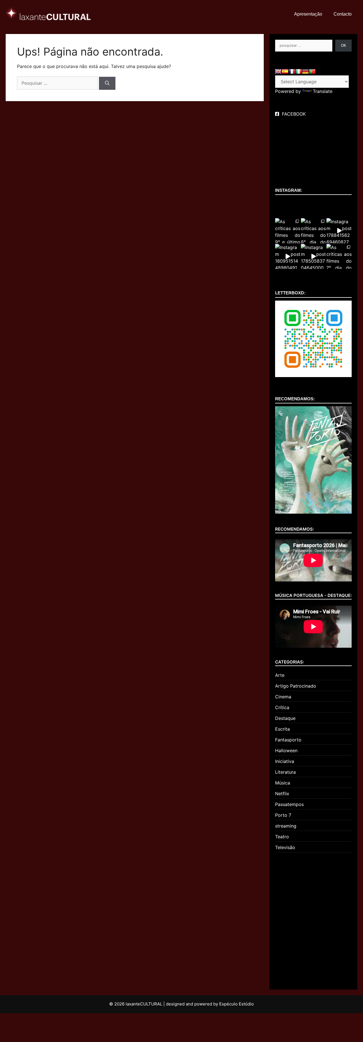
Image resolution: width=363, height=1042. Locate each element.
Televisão (285, 847)
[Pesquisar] (107, 83)
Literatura (285, 772)
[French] (292, 71)
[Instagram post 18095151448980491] (287, 256)
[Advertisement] (313, 918)
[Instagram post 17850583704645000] (313, 256)
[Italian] (299, 71)
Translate (322, 91)
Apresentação (308, 14)
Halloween (286, 750)
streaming (285, 826)
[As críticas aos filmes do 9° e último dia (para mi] (287, 230)
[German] (305, 71)
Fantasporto (288, 740)
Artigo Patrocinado (295, 686)
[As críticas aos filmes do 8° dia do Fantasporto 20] (313, 230)
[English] (278, 71)
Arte (279, 675)
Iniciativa (284, 761)
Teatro (282, 836)
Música (282, 783)
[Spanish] (285, 71)
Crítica (282, 707)
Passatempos (289, 804)
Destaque (285, 718)
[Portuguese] (312, 71)
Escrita (282, 729)
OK (343, 45)
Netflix (282, 793)
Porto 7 (283, 815)
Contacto (343, 14)
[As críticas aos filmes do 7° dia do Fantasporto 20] (339, 256)
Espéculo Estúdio (236, 1004)
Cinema (283, 696)
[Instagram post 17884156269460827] (339, 230)
